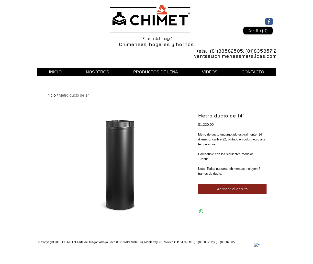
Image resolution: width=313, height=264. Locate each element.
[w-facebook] (257, 246)
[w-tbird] (264, 242)
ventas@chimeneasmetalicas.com (235, 56)
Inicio (51, 95)
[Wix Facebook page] (269, 21)
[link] (257, 30)
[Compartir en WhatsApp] (201, 211)
